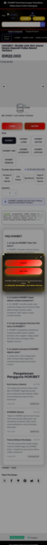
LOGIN (23, 263)
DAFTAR (23, 271)
